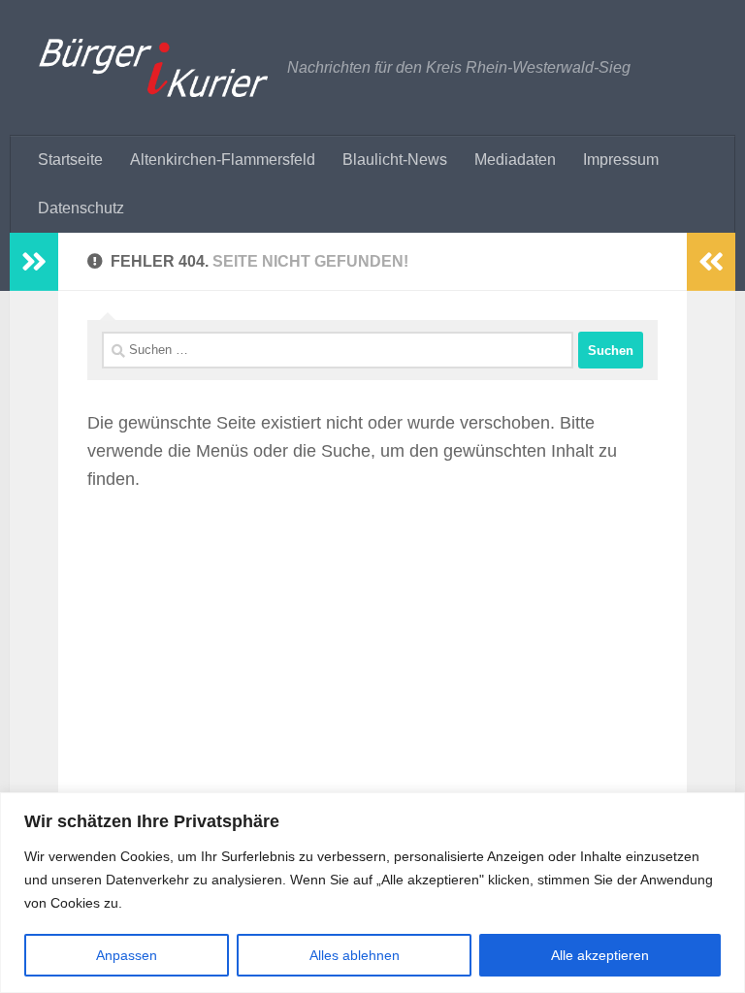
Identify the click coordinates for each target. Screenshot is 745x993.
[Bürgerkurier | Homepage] (153, 68)
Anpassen (126, 955)
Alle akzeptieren (600, 955)
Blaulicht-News (394, 159)
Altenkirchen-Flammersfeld (222, 159)
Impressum (621, 159)
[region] (372, 892)
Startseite (70, 159)
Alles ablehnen (354, 955)
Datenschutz (81, 208)
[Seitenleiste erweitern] (34, 262)
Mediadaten (515, 159)
